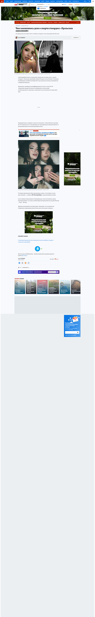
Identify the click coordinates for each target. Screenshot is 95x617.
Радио (65, 4)
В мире (42, 1)
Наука (66, 1)
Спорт (70, 1)
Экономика (37, 1)
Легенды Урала (23, 22)
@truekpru (24, 255)
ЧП (20, 267)
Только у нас (50, 22)
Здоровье (52, 1)
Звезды (47, 1)
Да (38, 8)
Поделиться (76, 37)
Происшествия (18, 25)
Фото (7, 1)
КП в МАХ (67, 22)
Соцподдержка (59, 1)
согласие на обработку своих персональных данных (71, 335)
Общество (30, 1)
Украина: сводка (61, 22)
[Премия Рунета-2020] (31, 4)
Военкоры (55, 22)
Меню (2, 1)
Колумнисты (76, 1)
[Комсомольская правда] (21, 4)
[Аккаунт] (93, 1)
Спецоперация (17, 1)
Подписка (77, 4)
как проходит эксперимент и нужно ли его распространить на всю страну (43, 134)
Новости (28, 22)
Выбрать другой (43, 8)
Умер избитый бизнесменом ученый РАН (39, 22)
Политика (24, 1)
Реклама (70, 4)
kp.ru (57, 259)
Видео (11, 1)
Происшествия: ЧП (26, 267)
